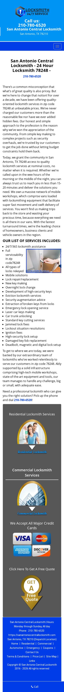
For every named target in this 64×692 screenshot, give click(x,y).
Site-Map (51, 656)
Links (32, 660)
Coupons (48, 647)
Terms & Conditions (18, 656)
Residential (28, 643)
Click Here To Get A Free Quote (32, 569)
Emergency (33, 647)
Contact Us (32, 652)
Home (14, 643)
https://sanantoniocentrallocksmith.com (32, 635)
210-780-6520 (32, 25)
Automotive (16, 647)
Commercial (45, 643)
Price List (38, 656)
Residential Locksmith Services (32, 414)
